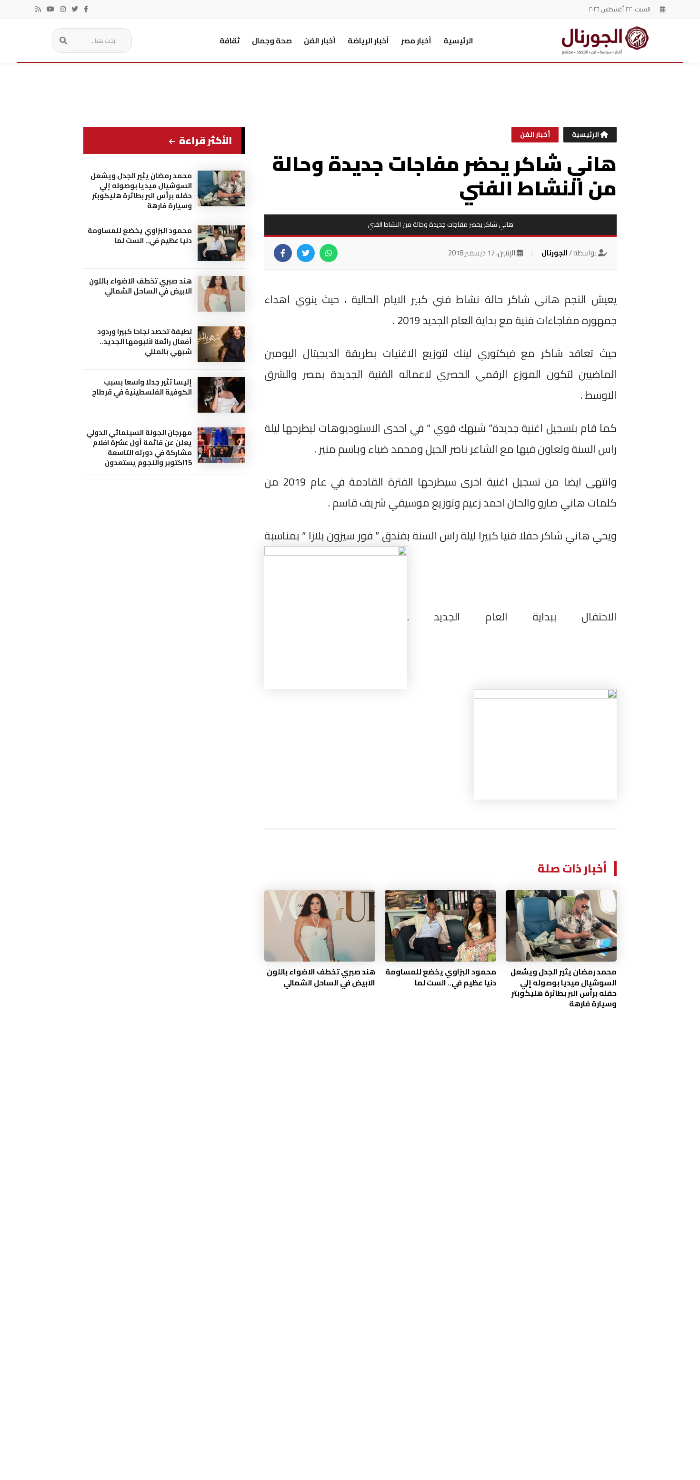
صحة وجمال (272, 40)
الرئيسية (458, 40)
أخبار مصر (416, 40)
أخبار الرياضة (368, 40)
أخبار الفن (320, 40)
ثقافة (230, 40)
